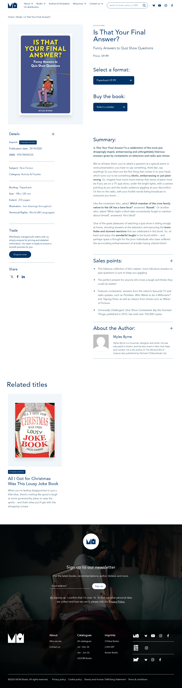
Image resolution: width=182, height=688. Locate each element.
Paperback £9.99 (106, 80)
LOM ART (109, 647)
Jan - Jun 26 (83, 652)
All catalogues (84, 641)
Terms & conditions (137, 679)
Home (11, 17)
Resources (78, 3)
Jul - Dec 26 (83, 647)
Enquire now (20, 254)
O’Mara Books (112, 641)
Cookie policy (75, 679)
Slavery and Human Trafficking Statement (105, 679)
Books (39, 3)
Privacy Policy (117, 602)
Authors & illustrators (59, 3)
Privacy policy (59, 679)
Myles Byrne (122, 336)
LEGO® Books (84, 658)
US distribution (31, 7)
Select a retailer (105, 107)
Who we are (55, 641)
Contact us (94, 3)
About (27, 3)
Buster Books (111, 652)
